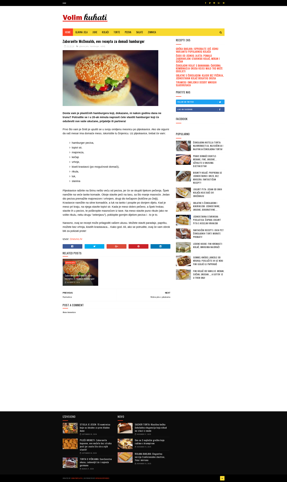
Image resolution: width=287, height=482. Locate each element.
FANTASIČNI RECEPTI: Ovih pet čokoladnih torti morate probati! (208, 233)
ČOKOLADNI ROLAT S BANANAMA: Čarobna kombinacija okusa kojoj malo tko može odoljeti (199, 68)
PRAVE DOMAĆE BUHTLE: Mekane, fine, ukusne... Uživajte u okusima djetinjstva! (205, 161)
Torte (117, 32)
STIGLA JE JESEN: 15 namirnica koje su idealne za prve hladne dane (95, 427)
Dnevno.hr (76, 239)
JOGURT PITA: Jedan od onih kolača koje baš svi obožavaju (207, 193)
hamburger (94, 46)
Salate (139, 32)
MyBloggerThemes (102, 478)
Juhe (94, 32)
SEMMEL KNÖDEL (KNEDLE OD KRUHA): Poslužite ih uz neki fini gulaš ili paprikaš (208, 261)
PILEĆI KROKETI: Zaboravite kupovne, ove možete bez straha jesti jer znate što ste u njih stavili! (96, 444)
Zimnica (152, 32)
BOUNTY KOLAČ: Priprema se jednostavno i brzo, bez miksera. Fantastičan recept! (207, 177)
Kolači (105, 32)
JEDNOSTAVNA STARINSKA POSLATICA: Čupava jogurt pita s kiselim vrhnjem (207, 220)
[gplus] (219, 3)
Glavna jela (81, 32)
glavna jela (83, 46)
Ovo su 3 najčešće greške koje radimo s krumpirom (150, 441)
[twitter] (210, 3)
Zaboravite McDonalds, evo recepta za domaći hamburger (80, 277)
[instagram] (214, 3)
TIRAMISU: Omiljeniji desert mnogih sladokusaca (196, 84)
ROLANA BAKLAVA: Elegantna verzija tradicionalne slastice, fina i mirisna (150, 457)
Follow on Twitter (185, 102)
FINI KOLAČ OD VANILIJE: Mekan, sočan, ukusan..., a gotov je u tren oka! (208, 274)
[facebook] (205, 3)
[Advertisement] (198, 343)
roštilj (102, 46)
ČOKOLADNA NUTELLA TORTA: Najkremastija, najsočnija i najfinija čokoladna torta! (208, 146)
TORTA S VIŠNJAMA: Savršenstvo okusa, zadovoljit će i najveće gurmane (96, 462)
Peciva (128, 32)
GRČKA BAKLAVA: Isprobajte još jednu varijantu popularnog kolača (197, 50)
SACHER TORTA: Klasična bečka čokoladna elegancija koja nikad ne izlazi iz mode (151, 427)
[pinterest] (223, 3)
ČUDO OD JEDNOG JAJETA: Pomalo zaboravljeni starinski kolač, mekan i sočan (198, 58)
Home (64, 3)
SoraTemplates (76, 478)
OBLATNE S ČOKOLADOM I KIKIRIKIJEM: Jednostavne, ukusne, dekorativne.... (206, 206)
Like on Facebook (185, 109)
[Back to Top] (222, 478)
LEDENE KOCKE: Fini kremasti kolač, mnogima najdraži (207, 245)
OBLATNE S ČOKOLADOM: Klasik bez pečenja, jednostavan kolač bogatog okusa (200, 77)
